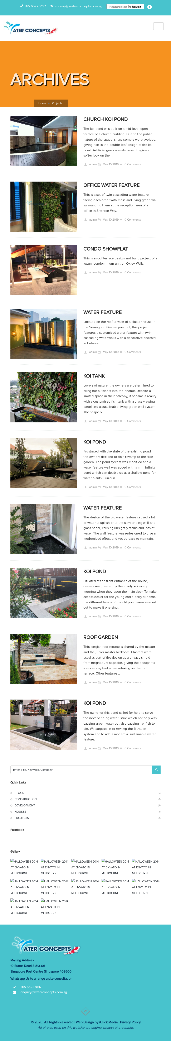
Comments (134, 164)
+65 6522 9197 (35, 6)
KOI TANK (94, 376)
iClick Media (108, 1022)
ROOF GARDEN (100, 637)
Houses (20, 812)
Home (42, 103)
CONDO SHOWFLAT (105, 249)
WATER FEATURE (102, 312)
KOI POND (94, 442)
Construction (26, 799)
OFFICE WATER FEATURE (111, 185)
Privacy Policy (130, 1022)
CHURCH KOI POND (105, 119)
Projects (22, 818)
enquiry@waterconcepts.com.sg (78, 6)
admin (92, 164)
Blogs (19, 793)
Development (25, 805)
